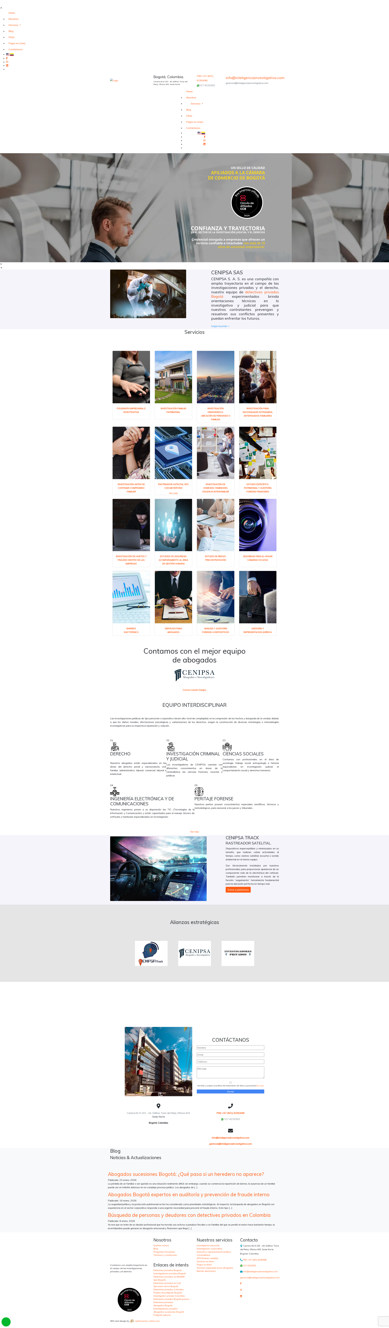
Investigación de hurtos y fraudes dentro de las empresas (131, 560)
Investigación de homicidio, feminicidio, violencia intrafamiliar (215, 488)
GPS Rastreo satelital (207, 1258)
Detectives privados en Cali (167, 1283)
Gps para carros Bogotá (165, 1286)
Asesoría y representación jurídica (214, 1251)
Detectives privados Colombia (168, 1289)
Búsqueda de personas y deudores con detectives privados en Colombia (189, 1215)
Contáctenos (16, 49)
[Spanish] (12, 54)
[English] (8, 54)
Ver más (173, 493)
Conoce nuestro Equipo (194, 690)
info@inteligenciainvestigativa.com (230, 1137)
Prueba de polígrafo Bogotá (167, 1292)
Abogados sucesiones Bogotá (168, 1311)
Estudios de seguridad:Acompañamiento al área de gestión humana (173, 560)
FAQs (12, 37)
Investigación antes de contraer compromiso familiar (131, 488)
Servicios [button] (14, 24)
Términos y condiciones (165, 1255)
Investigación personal (208, 1245)
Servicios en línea (205, 1261)
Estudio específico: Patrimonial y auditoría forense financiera (258, 488)
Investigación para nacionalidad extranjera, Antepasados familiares (258, 412)
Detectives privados (163, 1302)
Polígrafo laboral (161, 1315)
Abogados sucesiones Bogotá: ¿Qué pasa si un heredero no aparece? (186, 1174)
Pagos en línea (204, 1264)
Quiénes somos (161, 1245)
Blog (11, 31)
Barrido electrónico (206, 1271)
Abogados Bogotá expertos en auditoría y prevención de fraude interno (189, 1194)
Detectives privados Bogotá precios (171, 1299)
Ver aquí (260, 1085)
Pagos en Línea (17, 43)
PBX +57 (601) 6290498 (230, 1112)
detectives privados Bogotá (245, 294)
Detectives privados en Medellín (169, 1276)
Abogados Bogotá (162, 1305)
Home (12, 12)
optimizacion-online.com (147, 1321)
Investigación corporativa (209, 1248)
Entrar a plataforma (238, 889)
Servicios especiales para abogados (215, 1267)
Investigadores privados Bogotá (169, 1273)
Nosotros (14, 18)
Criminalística (203, 1255)
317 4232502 (207, 85)
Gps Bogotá (159, 1280)
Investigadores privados (165, 1308)
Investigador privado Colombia (169, 1295)
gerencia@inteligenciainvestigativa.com (230, 1143)
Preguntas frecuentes (164, 1251)
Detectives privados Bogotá (167, 1270)
